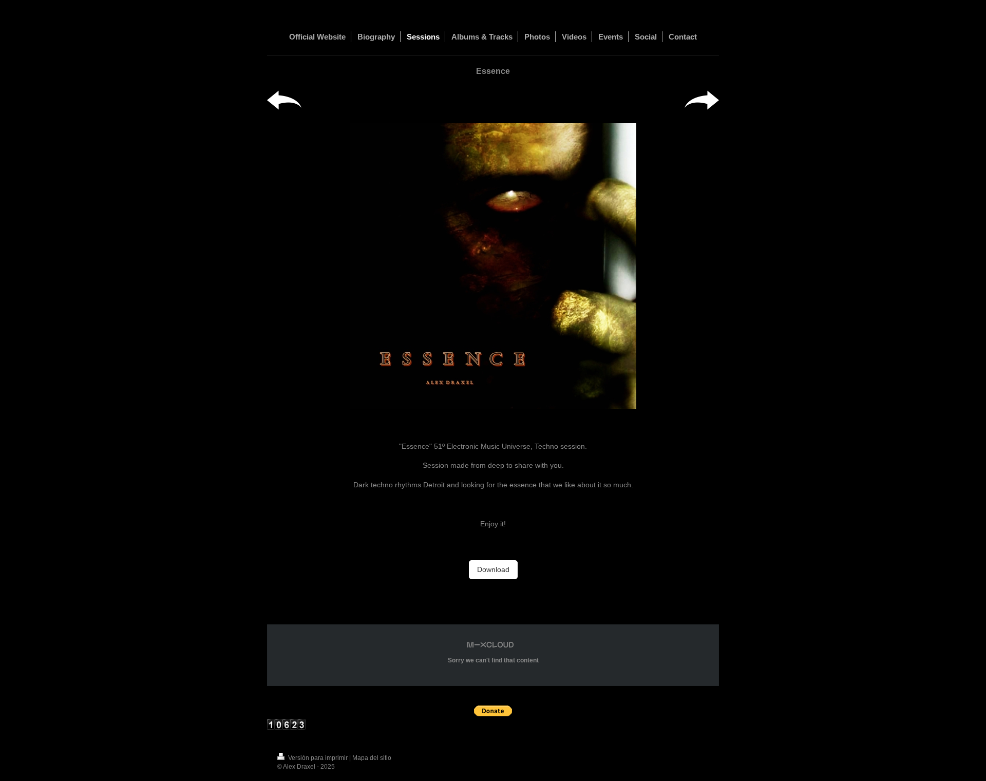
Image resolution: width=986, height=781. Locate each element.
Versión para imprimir (318, 757)
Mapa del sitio (371, 757)
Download (493, 569)
